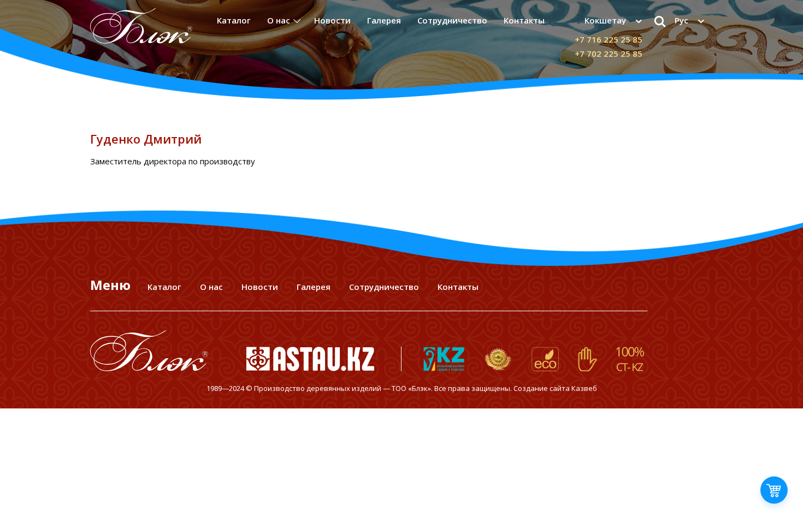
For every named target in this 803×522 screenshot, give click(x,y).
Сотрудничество (452, 20)
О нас (278, 20)
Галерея (384, 20)
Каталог (234, 20)
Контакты (524, 20)
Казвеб (584, 388)
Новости (332, 20)
